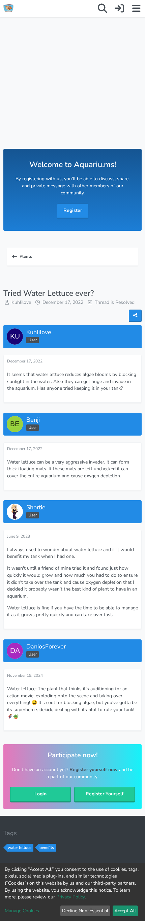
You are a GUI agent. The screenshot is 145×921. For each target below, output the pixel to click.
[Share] (135, 316)
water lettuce (19, 847)
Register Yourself (104, 794)
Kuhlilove (21, 302)
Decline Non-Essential (85, 911)
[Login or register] (119, 8)
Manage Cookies (22, 911)
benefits (46, 847)
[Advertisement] (72, 90)
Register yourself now (93, 769)
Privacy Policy (70, 897)
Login (40, 794)
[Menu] (136, 8)
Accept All (125, 911)
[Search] (102, 8)
